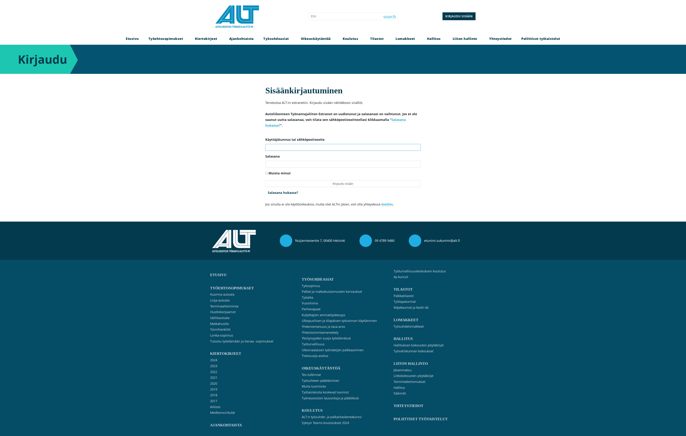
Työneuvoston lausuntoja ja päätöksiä (330, 398)
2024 (213, 360)
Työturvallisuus (313, 344)
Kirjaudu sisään (459, 16)
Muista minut (280, 173)
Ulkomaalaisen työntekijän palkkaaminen (333, 350)
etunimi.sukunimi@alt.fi (442, 240)
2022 (213, 372)
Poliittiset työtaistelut (540, 38)
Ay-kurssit (401, 277)
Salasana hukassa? (283, 192)
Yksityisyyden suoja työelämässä (326, 338)
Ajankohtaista (241, 38)
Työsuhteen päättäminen (320, 380)
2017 (213, 401)
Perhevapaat (311, 309)
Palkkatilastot (404, 296)
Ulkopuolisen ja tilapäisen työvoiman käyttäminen (339, 321)
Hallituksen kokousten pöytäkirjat (419, 345)
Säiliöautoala (220, 318)
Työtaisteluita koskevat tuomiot (325, 392)
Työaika (307, 297)
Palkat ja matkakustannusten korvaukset (332, 291)
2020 (213, 383)
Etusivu (132, 38)
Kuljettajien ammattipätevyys (323, 315)
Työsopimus (311, 286)
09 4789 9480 (384, 240)
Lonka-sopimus (221, 335)
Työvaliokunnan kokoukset (413, 351)
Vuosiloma (310, 303)
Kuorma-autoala (222, 294)
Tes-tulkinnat (311, 375)
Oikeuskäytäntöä (316, 38)
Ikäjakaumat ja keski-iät (411, 307)
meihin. (387, 204)
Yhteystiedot (500, 38)
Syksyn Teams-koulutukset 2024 (325, 423)
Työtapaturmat (405, 301)
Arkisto (215, 407)
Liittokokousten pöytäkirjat (413, 376)
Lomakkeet (405, 38)
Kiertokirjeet (206, 38)
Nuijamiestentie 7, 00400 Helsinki (320, 240)
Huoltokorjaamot (223, 312)
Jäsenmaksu (403, 370)
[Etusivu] (237, 16)
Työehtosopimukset (165, 38)
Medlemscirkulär (222, 412)
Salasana (272, 156)
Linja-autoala (220, 300)
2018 (213, 395)
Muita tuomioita (314, 386)
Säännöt (400, 393)
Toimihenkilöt (220, 329)
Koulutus (350, 38)
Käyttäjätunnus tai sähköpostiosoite (295, 139)
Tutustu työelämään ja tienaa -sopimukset (241, 341)
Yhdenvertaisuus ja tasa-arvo (323, 326)
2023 (213, 366)
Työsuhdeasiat (276, 38)
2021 (213, 377)
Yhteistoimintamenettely (320, 332)
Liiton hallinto (465, 38)
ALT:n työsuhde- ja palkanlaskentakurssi (332, 417)
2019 (213, 389)
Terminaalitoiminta (224, 306)
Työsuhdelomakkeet (409, 326)
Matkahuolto (219, 324)
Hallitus (434, 38)
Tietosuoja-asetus (315, 356)
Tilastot (377, 38)
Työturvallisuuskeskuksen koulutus (420, 271)
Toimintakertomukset (409, 381)
